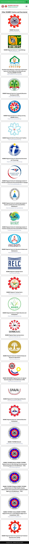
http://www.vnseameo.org (14, 293)
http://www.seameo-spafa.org (14, 400)
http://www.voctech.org (14, 539)
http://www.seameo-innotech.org (14, 161)
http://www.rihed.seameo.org (14, 316)
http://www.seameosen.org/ (14, 381)
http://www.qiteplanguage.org (14, 184)
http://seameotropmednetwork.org (15, 443)
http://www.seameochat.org (14, 139)
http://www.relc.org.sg (15, 273)
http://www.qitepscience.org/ (14, 230)
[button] (26, 2)
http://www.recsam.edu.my (14, 252)
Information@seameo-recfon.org (17, 1)
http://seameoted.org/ (14, 422)
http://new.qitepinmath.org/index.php (14, 208)
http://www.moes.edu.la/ (14, 96)
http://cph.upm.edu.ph (15, 492)
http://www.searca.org (14, 359)
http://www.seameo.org (14, 31)
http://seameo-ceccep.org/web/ (14, 74)
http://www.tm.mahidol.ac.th (14, 516)
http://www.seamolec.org (14, 336)
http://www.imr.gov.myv (14, 467)
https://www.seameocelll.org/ (14, 118)
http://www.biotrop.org (14, 51)
